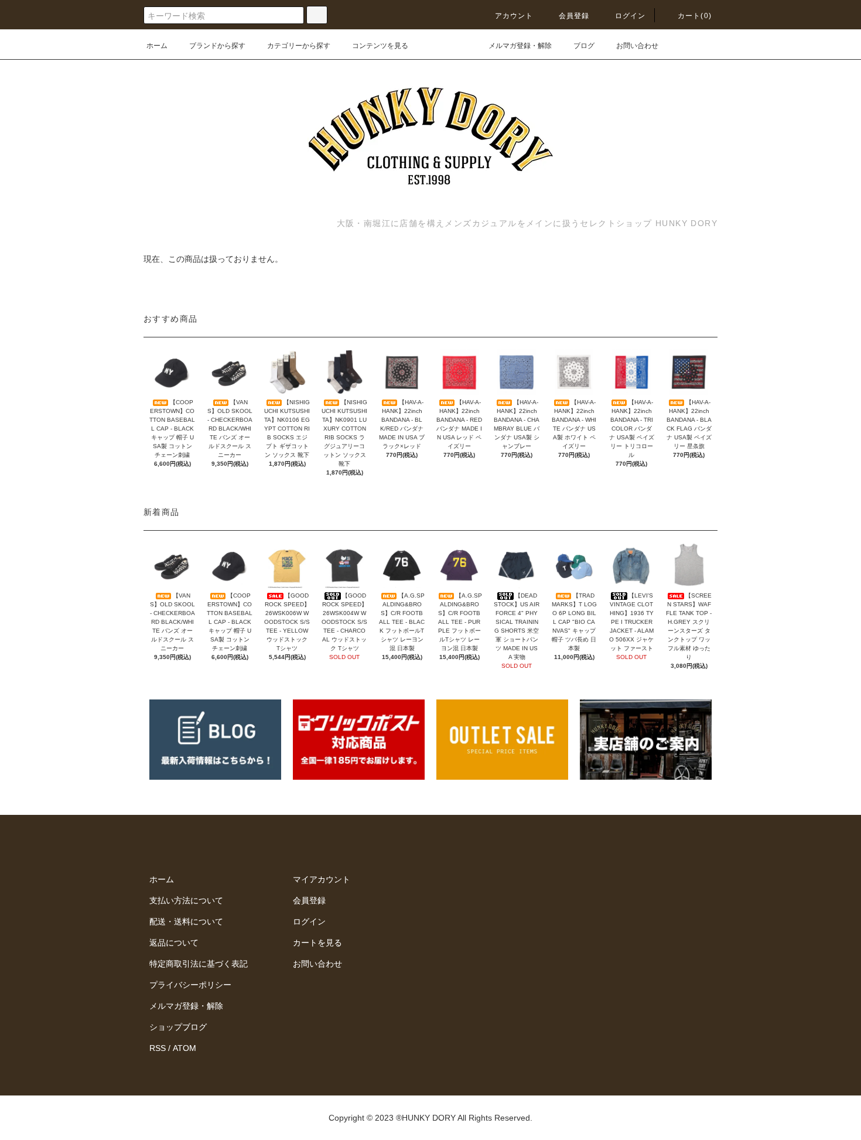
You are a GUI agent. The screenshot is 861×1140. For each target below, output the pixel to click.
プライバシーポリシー (190, 984)
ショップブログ (178, 1027)
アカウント (514, 16)
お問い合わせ (637, 46)
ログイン (630, 16)
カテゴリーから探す (298, 46)
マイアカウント (321, 879)
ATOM (184, 1048)
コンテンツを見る (380, 46)
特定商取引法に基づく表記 (198, 963)
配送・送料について (186, 921)
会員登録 (574, 16)
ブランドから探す (217, 46)
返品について (174, 942)
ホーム (157, 46)
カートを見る (317, 942)
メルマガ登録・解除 (520, 46)
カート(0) (695, 16)
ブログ (583, 46)
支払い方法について (186, 900)
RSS (157, 1048)
